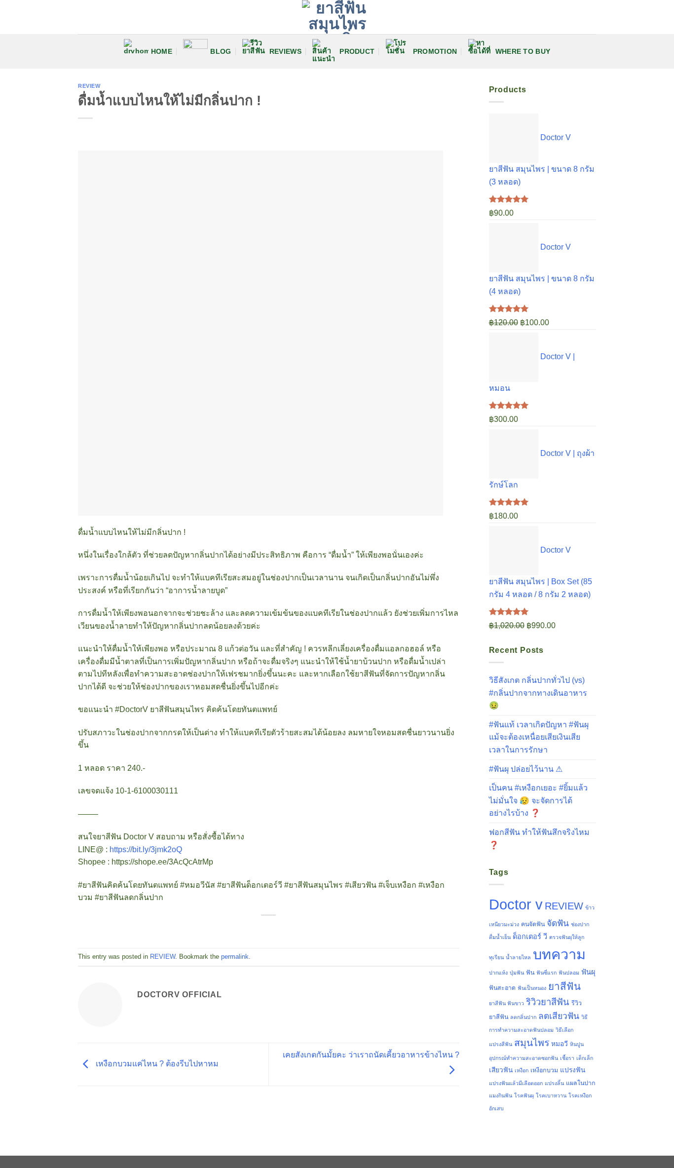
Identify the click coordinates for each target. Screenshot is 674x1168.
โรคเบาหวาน (551, 1095)
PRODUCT (356, 51)
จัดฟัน (558, 923)
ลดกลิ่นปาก (523, 1017)
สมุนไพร (531, 1042)
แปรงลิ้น (554, 1083)
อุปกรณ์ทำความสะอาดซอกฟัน (523, 1058)
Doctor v (516, 904)
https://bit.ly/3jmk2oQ (146, 849)
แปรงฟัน (572, 1070)
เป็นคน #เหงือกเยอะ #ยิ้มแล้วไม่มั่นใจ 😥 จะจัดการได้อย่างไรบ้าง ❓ (538, 800)
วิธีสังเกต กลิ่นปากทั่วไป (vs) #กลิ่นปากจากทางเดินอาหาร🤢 (538, 693)
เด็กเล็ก (584, 1058)
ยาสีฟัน (564, 986)
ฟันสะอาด (502, 987)
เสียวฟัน (501, 1070)
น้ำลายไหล (518, 957)
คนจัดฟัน (533, 924)
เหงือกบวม (544, 1070)
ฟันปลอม (569, 973)
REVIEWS (285, 51)
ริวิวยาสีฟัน (547, 1002)
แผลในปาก (581, 1083)
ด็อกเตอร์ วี (530, 937)
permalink (235, 956)
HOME (161, 51)
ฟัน (530, 972)
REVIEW (89, 86)
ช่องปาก (580, 924)
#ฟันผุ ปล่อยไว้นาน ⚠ (525, 769)
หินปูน (577, 1044)
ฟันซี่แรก (546, 973)
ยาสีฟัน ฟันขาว (506, 1003)
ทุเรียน (496, 957)
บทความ (559, 954)
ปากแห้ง (498, 973)
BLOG (220, 51)
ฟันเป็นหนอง (532, 988)
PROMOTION (435, 51)
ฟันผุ (588, 972)
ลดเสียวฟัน (558, 1016)
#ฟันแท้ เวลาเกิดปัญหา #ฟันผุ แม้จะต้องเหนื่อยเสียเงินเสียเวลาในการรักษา (539, 737)
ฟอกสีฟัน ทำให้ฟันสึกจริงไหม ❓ (539, 838)
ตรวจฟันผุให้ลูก (566, 937)
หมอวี (559, 1044)
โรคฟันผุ (524, 1095)
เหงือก (521, 1070)
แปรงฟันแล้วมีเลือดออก (516, 1083)
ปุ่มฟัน (517, 973)
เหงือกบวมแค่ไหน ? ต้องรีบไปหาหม (156, 1063)
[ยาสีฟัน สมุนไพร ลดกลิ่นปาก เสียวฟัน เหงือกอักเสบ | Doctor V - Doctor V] (337, 17)
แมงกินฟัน (500, 1095)
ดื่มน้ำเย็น (500, 937)
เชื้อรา (567, 1058)
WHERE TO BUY (522, 51)
